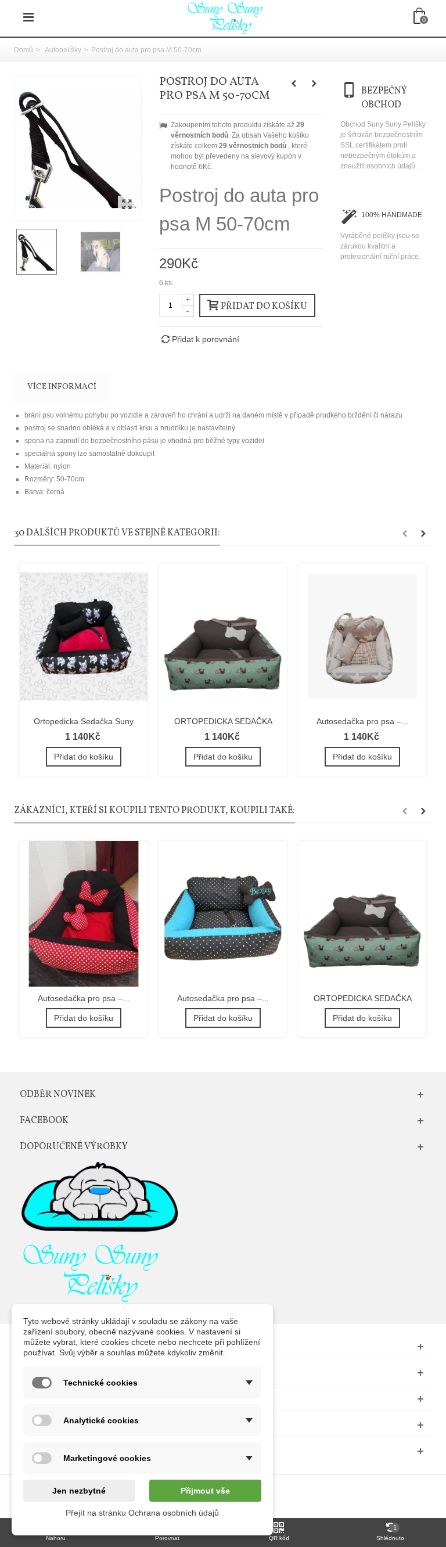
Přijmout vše (205, 1490)
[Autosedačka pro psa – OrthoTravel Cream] (362, 636)
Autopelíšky (63, 50)
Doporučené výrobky (74, 1147)
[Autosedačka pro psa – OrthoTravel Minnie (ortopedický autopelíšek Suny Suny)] (84, 914)
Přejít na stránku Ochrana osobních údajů (142, 1512)
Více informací (61, 387)
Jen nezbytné (79, 1490)
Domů (23, 50)
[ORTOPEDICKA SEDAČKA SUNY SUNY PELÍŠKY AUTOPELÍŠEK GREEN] (223, 636)
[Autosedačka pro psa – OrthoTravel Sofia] (223, 914)
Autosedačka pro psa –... (362, 721)
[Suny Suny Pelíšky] (224, 17)
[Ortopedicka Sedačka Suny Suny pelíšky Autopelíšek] (84, 636)
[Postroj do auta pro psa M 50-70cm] (78, 147)
